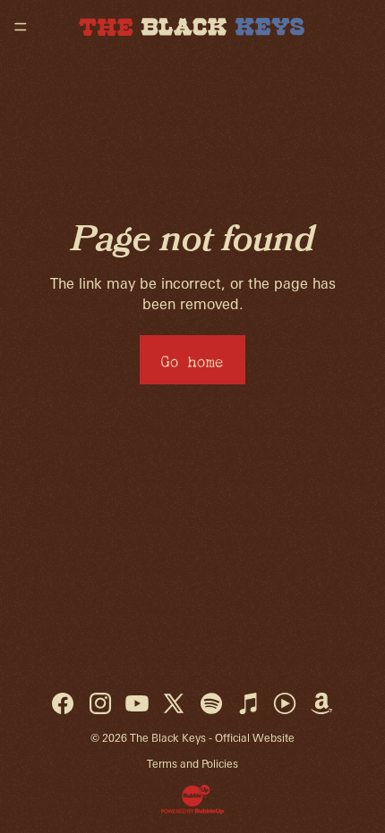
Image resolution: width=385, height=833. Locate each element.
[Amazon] (321, 703)
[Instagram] (100, 703)
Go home (192, 359)
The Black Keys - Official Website (212, 738)
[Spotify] (211, 703)
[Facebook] (62, 703)
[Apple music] (248, 703)
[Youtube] (137, 703)
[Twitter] (173, 703)
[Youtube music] (284, 703)
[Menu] (20, 26)
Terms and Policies (192, 763)
